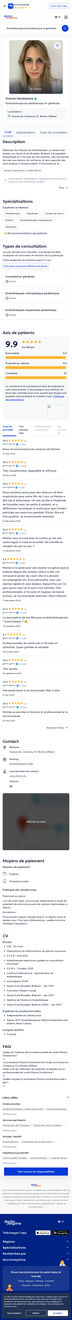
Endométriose (11, 1141)
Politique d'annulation (15, 923)
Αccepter (57, 1313)
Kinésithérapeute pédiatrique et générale (33, 103)
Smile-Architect (39, 1157)
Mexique (39, 1281)
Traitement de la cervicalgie (37, 1141)
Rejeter (36, 1313)
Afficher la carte (36, 821)
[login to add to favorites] (57, 45)
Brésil (47, 1285)
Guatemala (37, 1285)
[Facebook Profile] (10, 786)
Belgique (29, 1281)
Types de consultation (53, 132)
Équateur (26, 1285)
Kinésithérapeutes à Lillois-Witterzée (23, 1108)
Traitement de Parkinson (16, 1125)
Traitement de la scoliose (47, 1125)
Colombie (49, 1281)
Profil (8, 132)
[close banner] (4, 6)
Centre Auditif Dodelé (15, 1157)
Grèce (21, 1281)
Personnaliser (14, 1313)
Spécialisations (25, 132)
